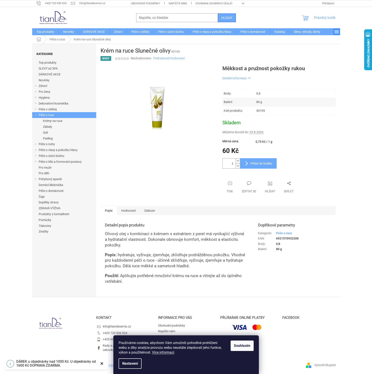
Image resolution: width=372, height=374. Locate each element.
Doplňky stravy (49, 202)
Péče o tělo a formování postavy (60, 161)
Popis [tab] (108, 210)
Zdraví (43, 86)
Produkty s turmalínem (54, 214)
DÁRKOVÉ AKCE (50, 74)
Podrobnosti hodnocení (169, 58)
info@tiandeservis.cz (117, 326)
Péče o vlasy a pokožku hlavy (58, 150)
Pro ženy (44, 91)
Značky (43, 231)
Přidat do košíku (261, 163)
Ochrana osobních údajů (213, 3)
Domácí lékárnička (51, 185)
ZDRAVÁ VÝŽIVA (49, 208)
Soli (45, 132)
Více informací (163, 352)
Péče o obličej (48, 109)
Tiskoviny (45, 226)
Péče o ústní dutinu (51, 156)
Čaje (42, 196)
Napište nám (178, 3)
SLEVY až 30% (48, 68)
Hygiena (44, 97)
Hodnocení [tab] (128, 210)
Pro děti (44, 173)
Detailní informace (234, 78)
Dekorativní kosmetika (53, 103)
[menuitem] (45, 31)
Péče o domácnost (51, 191)
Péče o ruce (46, 115)
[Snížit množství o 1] (238, 165)
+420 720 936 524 (115, 333)
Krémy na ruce (52, 121)
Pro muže (45, 167)
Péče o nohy (47, 144)
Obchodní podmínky (145, 3)
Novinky (44, 80)
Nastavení (130, 363)
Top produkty (47, 62)
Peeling (48, 138)
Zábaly (47, 126)
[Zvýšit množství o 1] (238, 160)
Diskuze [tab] (149, 210)
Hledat (226, 18)
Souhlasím (242, 346)
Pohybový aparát (50, 179)
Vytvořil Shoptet (325, 365)
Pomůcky (45, 220)
